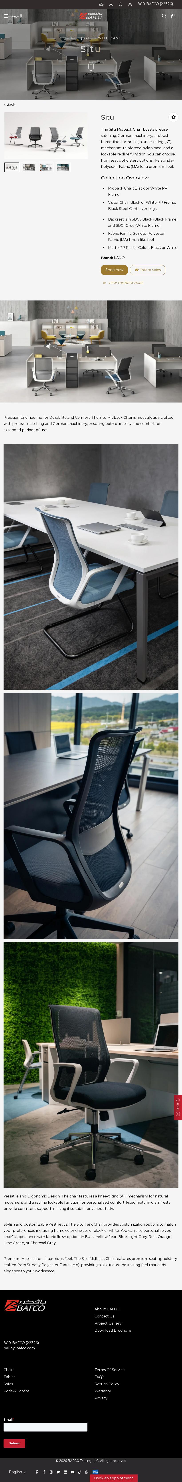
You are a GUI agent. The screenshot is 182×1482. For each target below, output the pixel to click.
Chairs (9, 1370)
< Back (9, 104)
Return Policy (107, 1384)
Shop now (114, 270)
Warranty (103, 1391)
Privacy (101, 1398)
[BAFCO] (91, 16)
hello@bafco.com (19, 1348)
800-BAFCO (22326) (155, 4)
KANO (119, 258)
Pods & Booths (16, 1391)
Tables (9, 1377)
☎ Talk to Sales (148, 270)
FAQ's (99, 1377)
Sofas (8, 1384)
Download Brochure (113, 1330)
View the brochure (125, 283)
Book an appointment (113, 1478)
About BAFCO (107, 1309)
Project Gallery (108, 1323)
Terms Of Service (110, 1370)
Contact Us (104, 1316)
